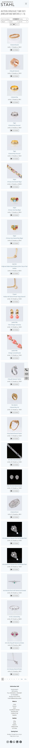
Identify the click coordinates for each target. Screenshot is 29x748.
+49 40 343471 (19, 693)
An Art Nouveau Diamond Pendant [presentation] (14, 669)
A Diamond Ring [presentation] (14, 97)
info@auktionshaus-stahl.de (15, 698)
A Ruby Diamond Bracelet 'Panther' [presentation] (14, 433)
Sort (17, 24)
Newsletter (14, 715)
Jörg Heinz (14, 264)
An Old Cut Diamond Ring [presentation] (14, 617)
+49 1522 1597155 (16, 696)
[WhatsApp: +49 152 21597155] (26, 378)
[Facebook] (11, 742)
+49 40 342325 (12, 693)
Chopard (14, 294)
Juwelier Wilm (14, 322)
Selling (14, 721)
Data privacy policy (14, 711)
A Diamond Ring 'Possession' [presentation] (14, 125)
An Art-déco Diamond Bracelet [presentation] (14, 460)
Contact (14, 704)
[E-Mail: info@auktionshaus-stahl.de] (26, 374)
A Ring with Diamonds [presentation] (14, 71)
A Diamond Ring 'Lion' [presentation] (14, 407)
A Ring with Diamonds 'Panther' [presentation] (14, 379)
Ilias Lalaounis (15, 405)
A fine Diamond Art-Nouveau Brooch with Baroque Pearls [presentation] (14, 538)
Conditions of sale (14, 713)
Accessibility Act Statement (14, 710)
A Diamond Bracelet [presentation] (14, 45)
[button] (11, 24)
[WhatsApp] (14, 742)
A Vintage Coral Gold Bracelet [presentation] (14, 353)
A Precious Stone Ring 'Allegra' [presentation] (14, 210)
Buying (14, 723)
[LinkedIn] (17, 742)
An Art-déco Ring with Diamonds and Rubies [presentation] (14, 643)
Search (16, 19)
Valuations (14, 725)
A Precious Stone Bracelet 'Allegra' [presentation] (14, 182)
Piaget (14, 123)
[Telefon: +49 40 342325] (26, 370)
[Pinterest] (20, 742)
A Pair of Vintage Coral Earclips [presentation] (14, 325)
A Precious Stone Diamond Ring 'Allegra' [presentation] (14, 238)
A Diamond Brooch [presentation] (15, 512)
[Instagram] (8, 742)
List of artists (14, 728)
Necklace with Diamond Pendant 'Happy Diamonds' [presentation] (14, 296)
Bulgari (14, 179)
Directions (14, 706)
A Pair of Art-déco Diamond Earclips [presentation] (14, 486)
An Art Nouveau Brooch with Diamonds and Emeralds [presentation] (14, 590)
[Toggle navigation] (26, 3)
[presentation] (14, 36)
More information (15, 50)
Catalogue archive (14, 726)
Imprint (14, 708)
